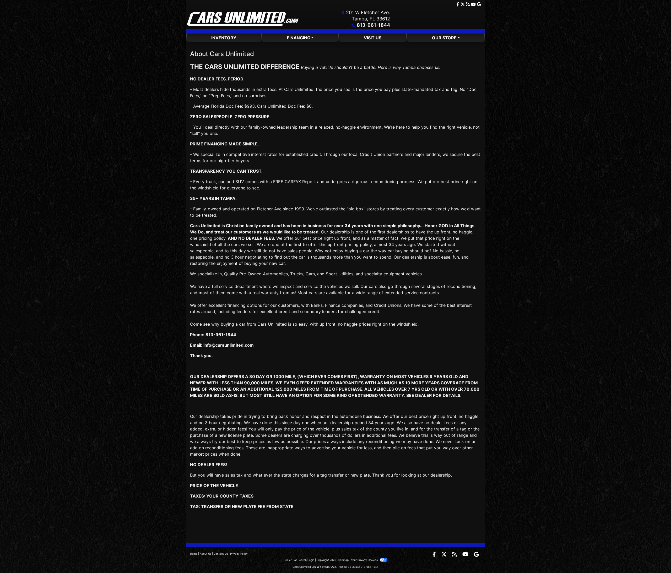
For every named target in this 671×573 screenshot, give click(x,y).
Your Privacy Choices (364, 559)
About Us (205, 553)
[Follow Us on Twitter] (463, 4)
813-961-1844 (373, 25)
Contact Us (221, 553)
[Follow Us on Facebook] (459, 4)
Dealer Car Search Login (299, 559)
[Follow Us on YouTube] (474, 4)
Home (193, 553)
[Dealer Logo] (243, 19)
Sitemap (343, 559)
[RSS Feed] (468, 4)
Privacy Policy (239, 553)
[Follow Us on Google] (479, 4)
